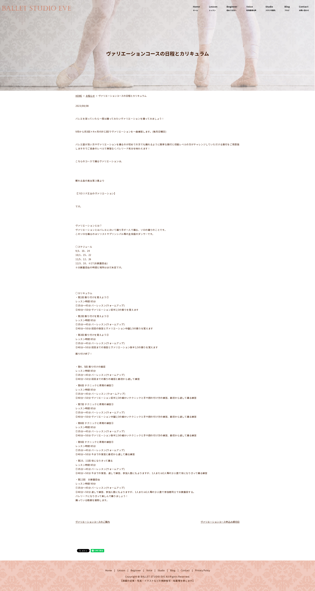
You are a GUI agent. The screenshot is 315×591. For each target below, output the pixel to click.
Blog (287, 8)
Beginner (232, 8)
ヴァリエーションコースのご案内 (92, 521)
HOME (78, 95)
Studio (270, 8)
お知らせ (90, 95)
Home (196, 8)
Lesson (213, 8)
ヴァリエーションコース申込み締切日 (220, 521)
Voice (251, 8)
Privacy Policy (202, 570)
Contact (304, 8)
